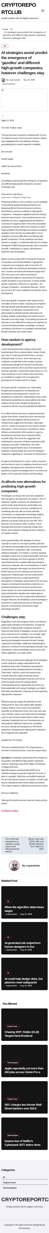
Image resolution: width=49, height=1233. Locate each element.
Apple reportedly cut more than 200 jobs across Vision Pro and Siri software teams (24, 1072)
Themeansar (24, 1228)
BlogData (38, 1225)
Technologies (12, 1063)
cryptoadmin (33, 865)
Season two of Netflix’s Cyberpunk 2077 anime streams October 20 (24, 1144)
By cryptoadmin (13, 80)
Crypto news (12, 1026)
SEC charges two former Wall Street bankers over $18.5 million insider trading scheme (23, 1108)
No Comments (9, 84)
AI (5, 46)
